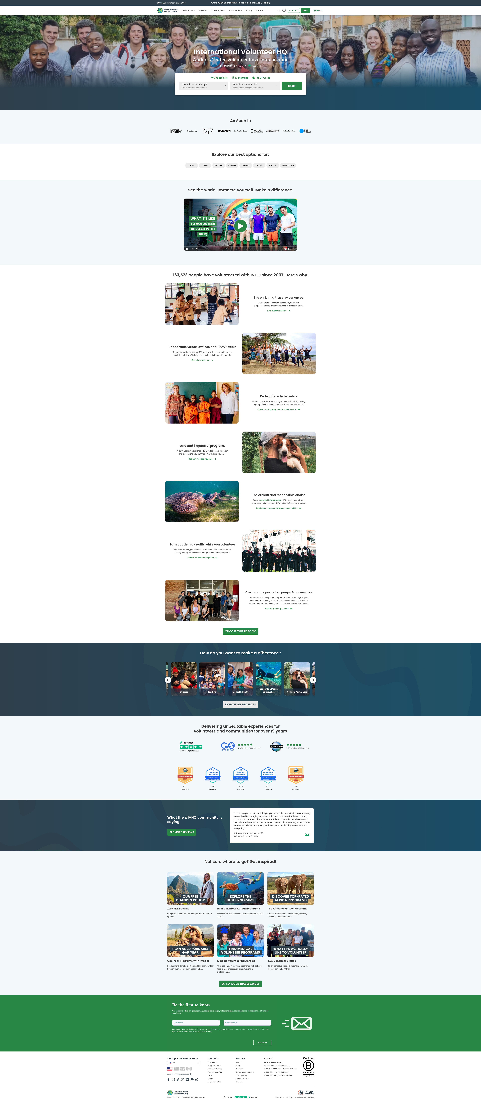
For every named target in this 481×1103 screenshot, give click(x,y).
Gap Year (219, 165)
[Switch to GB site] (183, 1068)
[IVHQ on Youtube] (192, 1079)
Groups (259, 165)
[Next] (313, 680)
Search (291, 85)
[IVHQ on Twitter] (182, 1079)
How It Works (213, 1062)
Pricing (249, 10)
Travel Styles (217, 10)
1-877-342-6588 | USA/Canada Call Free (280, 1069)
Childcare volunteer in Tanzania (246, 836)
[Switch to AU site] (176, 1068)
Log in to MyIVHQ (214, 1082)
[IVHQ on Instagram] (173, 1079)
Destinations (187, 10)
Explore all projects (240, 704)
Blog (238, 1065)
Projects (202, 10)
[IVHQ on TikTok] (177, 1079)
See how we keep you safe (201, 459)
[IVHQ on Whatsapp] (196, 1079)
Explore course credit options (201, 558)
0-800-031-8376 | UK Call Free (276, 1072)
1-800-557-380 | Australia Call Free (278, 1075)
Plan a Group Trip (215, 1072)
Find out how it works (277, 311)
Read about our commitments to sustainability (277, 508)
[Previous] (168, 680)
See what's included (201, 360)
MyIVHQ (316, 10)
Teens (205, 165)
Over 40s (246, 165)
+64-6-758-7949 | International (276, 1065)
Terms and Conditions (245, 1072)
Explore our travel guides (240, 984)
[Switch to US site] (170, 1068)
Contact (293, 10)
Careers (239, 1069)
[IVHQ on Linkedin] (187, 1079)
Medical (272, 165)
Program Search (214, 1065)
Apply (305, 10)
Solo (192, 165)
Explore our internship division (302, 1097)
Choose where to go (240, 631)
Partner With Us (242, 1078)
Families (232, 165)
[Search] (278, 10)
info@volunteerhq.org (273, 1062)
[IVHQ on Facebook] (168, 1079)
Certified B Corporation (270, 500)
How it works (234, 10)
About (258, 10)
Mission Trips (288, 165)
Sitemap (239, 1082)
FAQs (210, 1075)
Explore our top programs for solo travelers (277, 409)
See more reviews (181, 832)
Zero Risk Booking (215, 1069)
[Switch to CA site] (189, 1068)
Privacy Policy (241, 1075)
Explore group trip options (277, 608)
